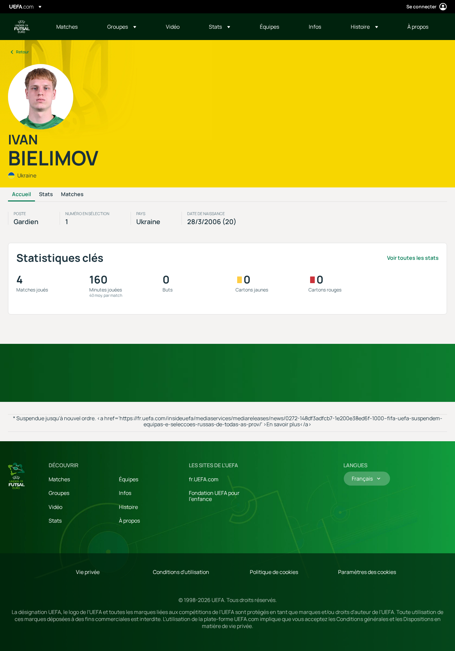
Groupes (59, 493)
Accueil (21, 194)
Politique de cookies (274, 572)
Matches (72, 194)
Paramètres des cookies (367, 572)
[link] (67, 26)
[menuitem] (73, 26)
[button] (122, 26)
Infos (125, 493)
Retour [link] (22, 52)
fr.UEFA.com (204, 479)
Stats (46, 194)
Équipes (128, 479)
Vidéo (55, 507)
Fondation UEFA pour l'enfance (214, 496)
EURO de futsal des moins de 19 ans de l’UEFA (22, 26)
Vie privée (88, 572)
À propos (129, 520)
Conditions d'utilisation (181, 572)
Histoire (128, 507)
